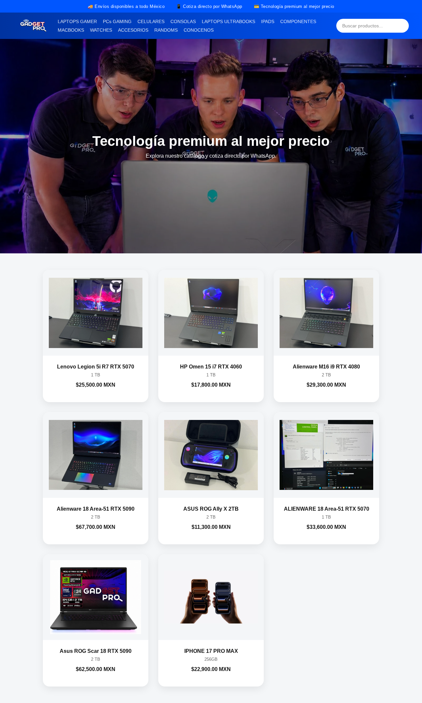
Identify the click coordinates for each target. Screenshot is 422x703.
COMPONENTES (298, 21)
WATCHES (101, 30)
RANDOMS (166, 30)
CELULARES (151, 21)
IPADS (267, 21)
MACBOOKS (71, 30)
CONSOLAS (183, 21)
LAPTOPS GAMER (77, 21)
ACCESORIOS (133, 30)
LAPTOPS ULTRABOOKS (228, 21)
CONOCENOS (199, 30)
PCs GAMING (117, 21)
